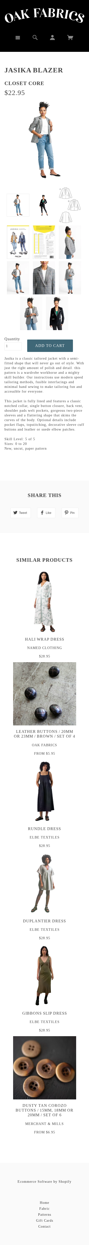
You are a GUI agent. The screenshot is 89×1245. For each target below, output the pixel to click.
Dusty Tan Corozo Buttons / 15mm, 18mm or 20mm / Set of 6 (44, 1110)
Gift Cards (44, 1220)
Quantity (12, 339)
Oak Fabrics (44, 745)
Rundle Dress (44, 828)
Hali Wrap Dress (44, 639)
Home (44, 1203)
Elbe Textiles (45, 837)
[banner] (44, 15)
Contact (44, 1226)
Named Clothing (44, 648)
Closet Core (24, 83)
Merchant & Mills (44, 1124)
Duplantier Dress (44, 921)
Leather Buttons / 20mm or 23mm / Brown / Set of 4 (44, 734)
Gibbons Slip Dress (44, 1013)
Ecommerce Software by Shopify (44, 1181)
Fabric (44, 1209)
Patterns (44, 1214)
